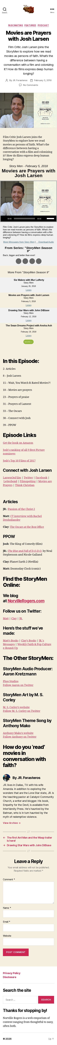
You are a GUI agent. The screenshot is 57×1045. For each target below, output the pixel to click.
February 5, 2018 (42, 80)
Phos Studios (10, 681)
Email (6, 922)
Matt (6, 618)
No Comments (30, 85)
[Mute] (44, 218)
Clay (14, 618)
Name (7, 908)
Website (7, 936)
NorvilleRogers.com (26, 600)
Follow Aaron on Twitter (18, 685)
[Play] (4, 218)
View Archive (11, 822)
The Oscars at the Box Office (27, 527)
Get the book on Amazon (18, 443)
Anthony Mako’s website (18, 733)
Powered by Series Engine (28, 350)
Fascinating (15, 25)
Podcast (43, 25)
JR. (21, 618)
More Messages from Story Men (18, 242)
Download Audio (46, 242)
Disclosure (9, 977)
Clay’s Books (28, 640)
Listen (28, 290)
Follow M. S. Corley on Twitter (21, 711)
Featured (30, 25)
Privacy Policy (11, 973)
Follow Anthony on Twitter (19, 737)
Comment (9, 879)
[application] (28, 219)
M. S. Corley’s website (16, 707)
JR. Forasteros (20, 80)
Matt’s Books (10, 640)
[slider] (51, 218)
